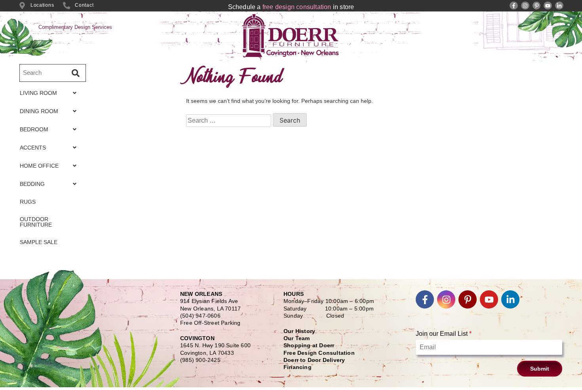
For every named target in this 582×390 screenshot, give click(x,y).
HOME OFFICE (39, 166)
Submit (539, 368)
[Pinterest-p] (537, 6)
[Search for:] (228, 120)
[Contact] (66, 5)
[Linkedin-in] (559, 6)
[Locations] (22, 5)
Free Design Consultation (319, 353)
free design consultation (296, 7)
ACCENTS (33, 147)
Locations (42, 5)
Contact (84, 5)
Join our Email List (444, 333)
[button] (50, 93)
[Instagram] (525, 6)
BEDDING (32, 184)
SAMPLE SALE (38, 242)
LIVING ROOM (38, 93)
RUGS (28, 202)
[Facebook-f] (514, 6)
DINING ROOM (39, 111)
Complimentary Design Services (75, 27)
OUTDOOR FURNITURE (36, 222)
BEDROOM (34, 129)
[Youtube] (548, 6)
